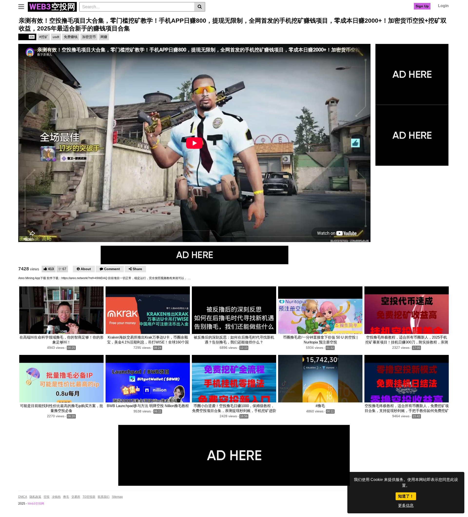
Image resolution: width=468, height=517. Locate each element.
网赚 (103, 37)
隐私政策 (35, 496)
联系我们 (103, 496)
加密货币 (89, 37)
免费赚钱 (71, 37)
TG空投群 (89, 496)
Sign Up (422, 6)
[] (199, 7)
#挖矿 (43, 37)
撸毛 (27, 37)
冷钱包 (56, 496)
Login (443, 6)
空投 (46, 496)
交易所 (75, 496)
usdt (56, 37)
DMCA (22, 496)
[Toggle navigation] (23, 6)
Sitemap (117, 496)
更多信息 (406, 505)
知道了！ (406, 496)
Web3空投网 (36, 503)
